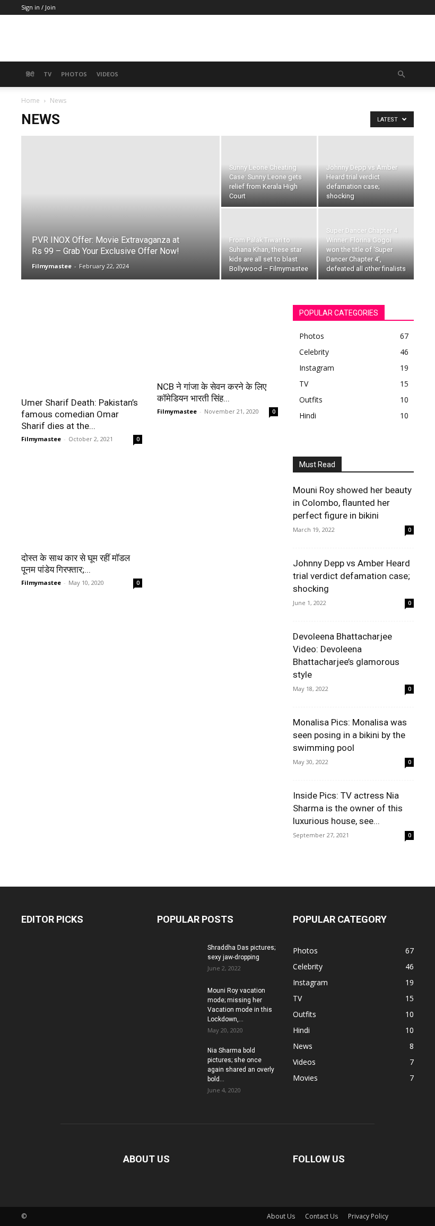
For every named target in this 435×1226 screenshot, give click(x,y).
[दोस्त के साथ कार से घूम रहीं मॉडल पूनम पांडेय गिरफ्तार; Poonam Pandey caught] (81, 502)
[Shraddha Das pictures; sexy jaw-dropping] (178, 955)
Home (30, 100)
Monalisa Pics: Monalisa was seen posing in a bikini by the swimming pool (350, 735)
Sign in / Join (38, 7)
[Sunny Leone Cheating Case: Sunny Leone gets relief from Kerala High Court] (269, 171)
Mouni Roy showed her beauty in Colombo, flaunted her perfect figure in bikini (352, 503)
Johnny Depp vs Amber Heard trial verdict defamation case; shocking (351, 576)
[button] (401, 74)
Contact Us (321, 1216)
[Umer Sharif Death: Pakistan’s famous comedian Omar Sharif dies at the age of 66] (81, 347)
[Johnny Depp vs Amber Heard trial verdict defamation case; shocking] (366, 163)
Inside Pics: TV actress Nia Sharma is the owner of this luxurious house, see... (348, 808)
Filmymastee (52, 266)
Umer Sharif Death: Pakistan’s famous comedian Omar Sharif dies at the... (79, 414)
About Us (281, 1216)
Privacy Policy (368, 1216)
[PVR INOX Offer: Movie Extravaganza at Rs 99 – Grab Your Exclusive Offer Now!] (120, 222)
